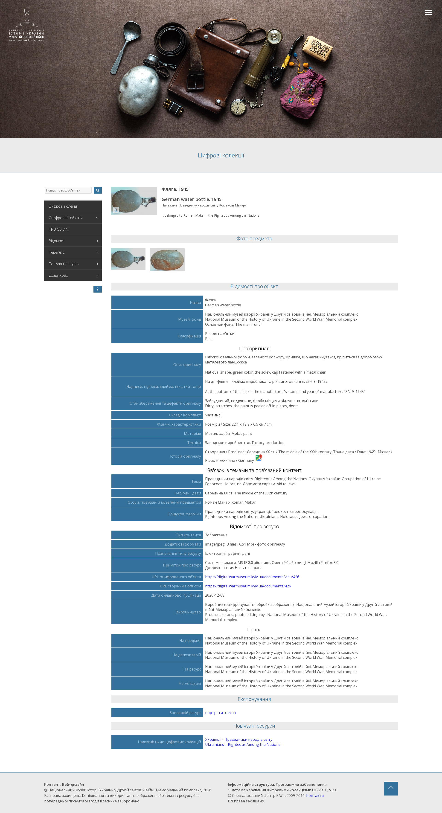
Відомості (57, 241)
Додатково (58, 275)
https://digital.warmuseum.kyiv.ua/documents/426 (248, 586)
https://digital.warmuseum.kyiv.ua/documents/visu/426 (252, 576)
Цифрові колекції (63, 206)
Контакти (315, 795)
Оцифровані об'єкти (66, 218)
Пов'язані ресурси (64, 264)
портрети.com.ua (220, 712)
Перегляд (57, 252)
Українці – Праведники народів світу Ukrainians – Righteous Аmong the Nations (242, 742)
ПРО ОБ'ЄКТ (59, 229)
